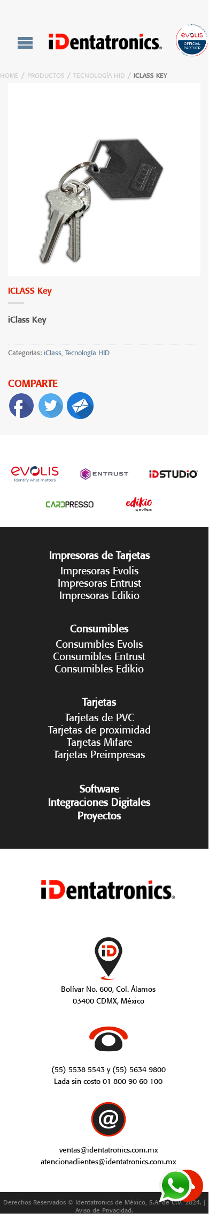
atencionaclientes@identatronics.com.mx (108, 1160)
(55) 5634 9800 (139, 1068)
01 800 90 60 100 (132, 1080)
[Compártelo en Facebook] (21, 403)
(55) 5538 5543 (78, 1068)
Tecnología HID (99, 74)
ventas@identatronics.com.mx (108, 1149)
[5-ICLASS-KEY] (104, 179)
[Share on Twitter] (50, 403)
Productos (46, 74)
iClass (52, 352)
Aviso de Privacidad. (104, 1209)
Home (9, 74)
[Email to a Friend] (80, 403)
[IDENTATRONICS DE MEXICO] (106, 42)
